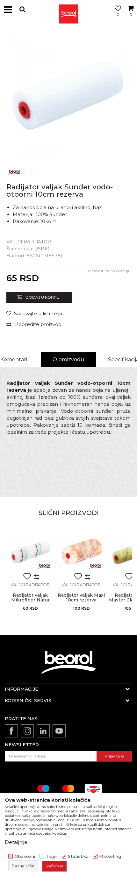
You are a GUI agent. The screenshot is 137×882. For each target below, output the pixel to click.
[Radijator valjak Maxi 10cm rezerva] (81, 552)
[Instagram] (27, 731)
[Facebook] (11, 731)
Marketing (110, 856)
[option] (68, 95)
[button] (22, 9)
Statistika (78, 856)
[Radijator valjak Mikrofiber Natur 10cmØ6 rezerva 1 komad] (30, 552)
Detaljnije (16, 842)
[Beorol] (68, 9)
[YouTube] (59, 731)
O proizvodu (68, 359)
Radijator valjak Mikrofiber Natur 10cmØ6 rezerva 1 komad (30, 602)
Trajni (51, 856)
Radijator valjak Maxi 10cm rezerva (81, 597)
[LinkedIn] (43, 731)
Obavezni (24, 856)
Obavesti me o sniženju (109, 270)
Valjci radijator (28, 242)
